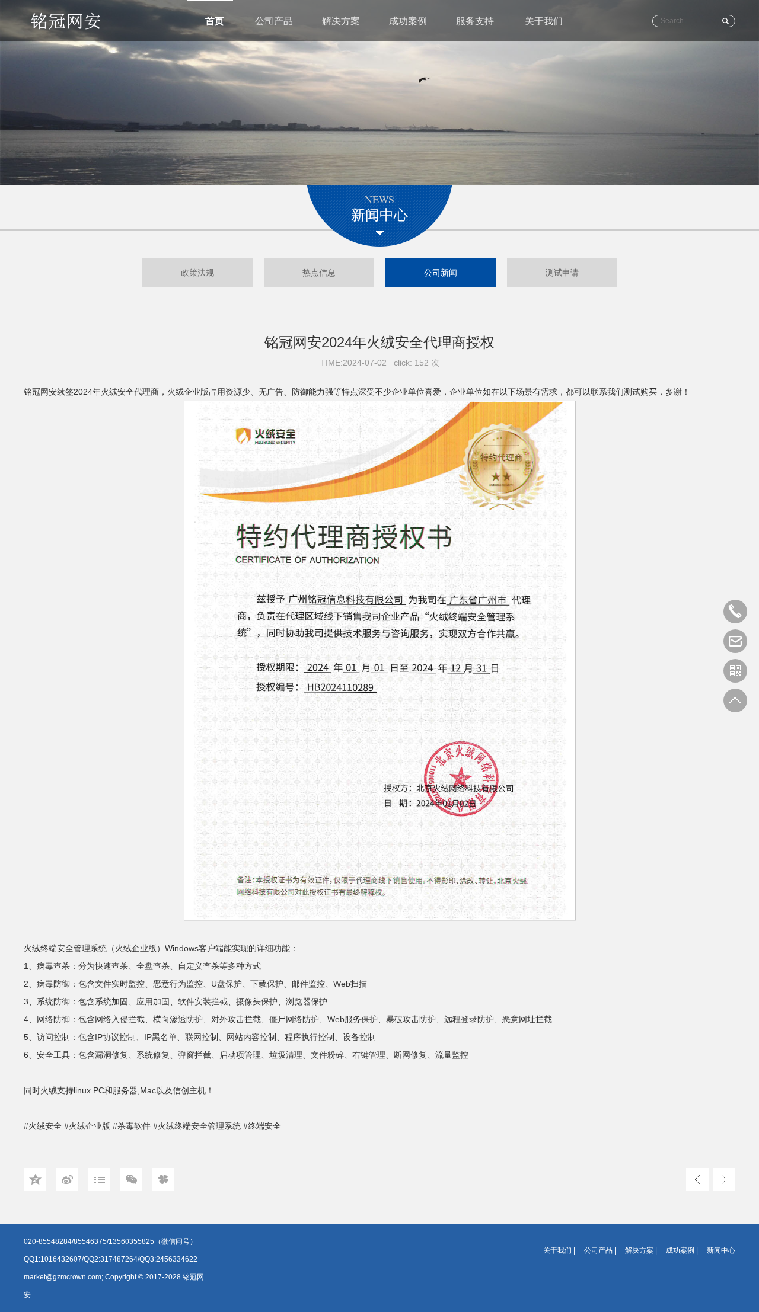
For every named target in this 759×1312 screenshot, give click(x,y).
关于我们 (544, 21)
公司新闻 (440, 272)
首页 (214, 21)
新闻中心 (721, 1250)
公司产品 (274, 21)
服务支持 (475, 21)
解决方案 (341, 21)
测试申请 (562, 272)
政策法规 (197, 272)
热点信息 (319, 272)
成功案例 (408, 21)
